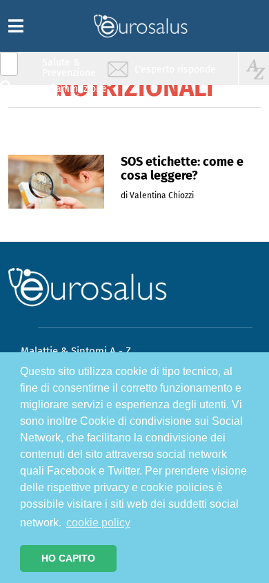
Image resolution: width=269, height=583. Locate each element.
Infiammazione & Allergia (73, 93)
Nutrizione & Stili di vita (69, 120)
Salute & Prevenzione (69, 67)
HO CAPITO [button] (68, 558)
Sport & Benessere (65, 146)
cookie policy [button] (98, 522)
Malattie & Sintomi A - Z (76, 351)
